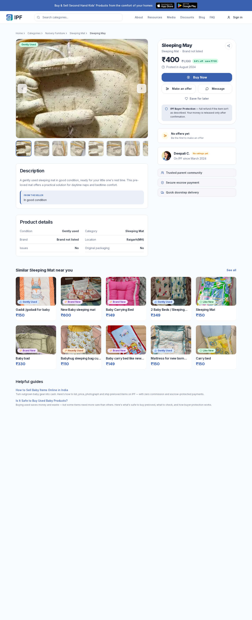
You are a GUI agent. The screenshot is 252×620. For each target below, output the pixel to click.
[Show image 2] (42, 148)
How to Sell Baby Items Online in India (42, 390)
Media (171, 17)
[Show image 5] (96, 148)
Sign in (238, 17)
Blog (202, 17)
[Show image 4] (78, 148)
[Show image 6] (114, 148)
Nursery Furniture (55, 33)
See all (231, 270)
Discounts (187, 17)
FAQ (212, 17)
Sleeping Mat (77, 33)
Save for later (199, 98)
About (139, 17)
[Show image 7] (132, 148)
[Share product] (228, 45)
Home (19, 33)
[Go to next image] (141, 88)
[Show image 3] (60, 148)
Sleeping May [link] (98, 33)
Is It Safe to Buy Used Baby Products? (42, 400)
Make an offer (182, 88)
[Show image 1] (24, 148)
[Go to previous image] (22, 88)
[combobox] (78, 17)
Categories (34, 33)
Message (218, 88)
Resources (155, 17)
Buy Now (200, 77)
